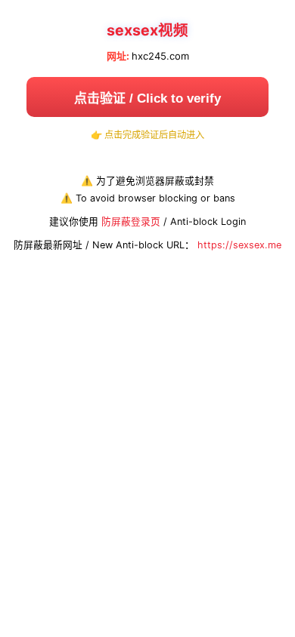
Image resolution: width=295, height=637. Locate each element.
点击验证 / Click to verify (147, 98)
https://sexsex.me (239, 245)
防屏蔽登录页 (130, 221)
